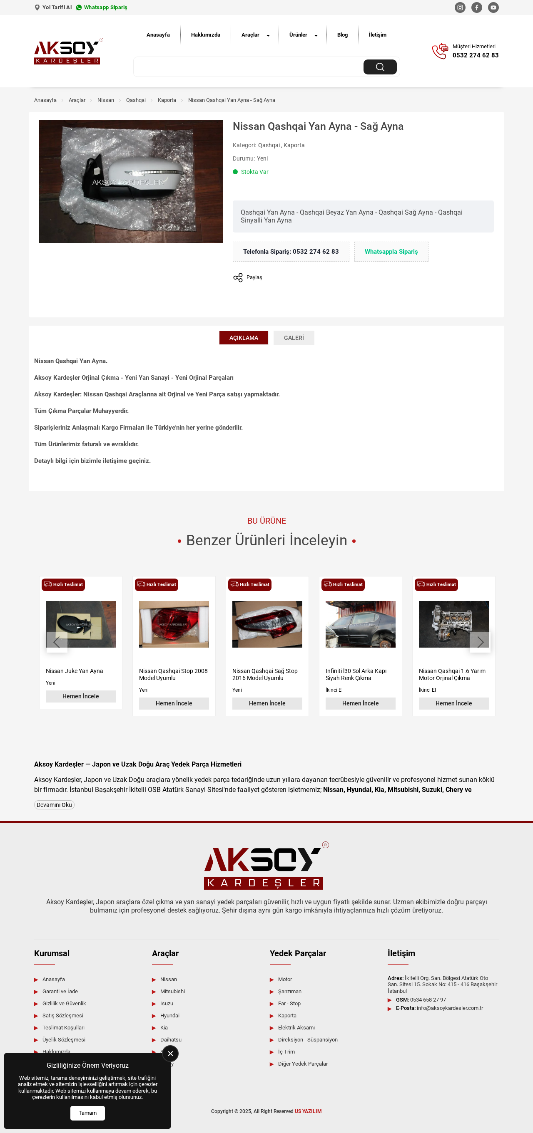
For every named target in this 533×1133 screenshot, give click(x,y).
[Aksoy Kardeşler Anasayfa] (68, 51)
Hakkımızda (205, 35)
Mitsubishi (172, 991)
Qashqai (136, 100)
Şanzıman (289, 991)
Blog (342, 35)
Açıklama (243, 337)
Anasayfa (158, 35)
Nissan (105, 100)
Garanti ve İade (60, 991)
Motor (285, 979)
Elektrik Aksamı (296, 1027)
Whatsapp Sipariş (106, 7)
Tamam (88, 1113)
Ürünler (298, 35)
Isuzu (166, 1003)
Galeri (294, 337)
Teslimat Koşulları (63, 1027)
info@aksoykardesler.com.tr (439, 1008)
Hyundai (169, 1015)
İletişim (377, 35)
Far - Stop (289, 1003)
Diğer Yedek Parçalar (303, 1064)
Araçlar (250, 35)
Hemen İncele (80, 696)
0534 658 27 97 (421, 1000)
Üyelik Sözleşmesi (63, 1040)
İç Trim (286, 1052)
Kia (164, 1027)
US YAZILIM (308, 1111)
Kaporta (167, 100)
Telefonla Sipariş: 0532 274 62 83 (291, 251)
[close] (170, 1053)
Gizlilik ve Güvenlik (64, 1003)
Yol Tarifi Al (57, 7)
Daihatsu (171, 1040)
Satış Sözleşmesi (62, 1015)
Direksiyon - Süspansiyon (308, 1040)
